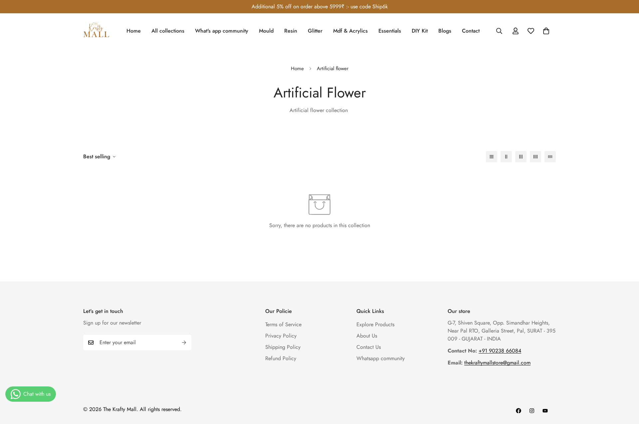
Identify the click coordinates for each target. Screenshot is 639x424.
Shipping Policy (283, 347)
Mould (266, 31)
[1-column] (491, 156)
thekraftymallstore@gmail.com (497, 362)
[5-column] (550, 156)
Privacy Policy (281, 336)
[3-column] (521, 156)
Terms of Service (283, 324)
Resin (290, 31)
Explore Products (375, 324)
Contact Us (368, 347)
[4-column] (535, 156)
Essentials (389, 31)
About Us (366, 336)
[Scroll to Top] (626, 387)
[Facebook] (518, 410)
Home (133, 31)
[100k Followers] (531, 410)
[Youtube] (545, 410)
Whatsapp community (380, 358)
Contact (471, 31)
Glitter (315, 31)
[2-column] (506, 156)
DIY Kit (420, 31)
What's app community (221, 31)
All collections (167, 31)
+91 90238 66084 (500, 350)
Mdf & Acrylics (350, 31)
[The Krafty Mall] (96, 31)
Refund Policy (280, 358)
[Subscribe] (184, 342)
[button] (546, 31)
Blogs (444, 31)
